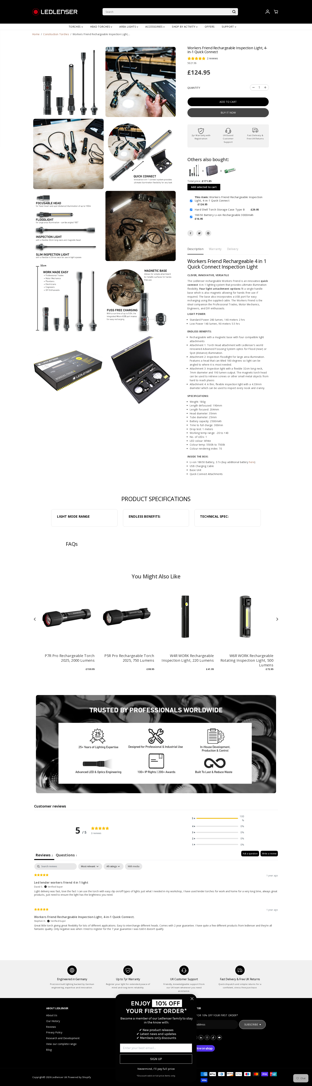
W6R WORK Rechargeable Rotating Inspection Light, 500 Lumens (246, 660)
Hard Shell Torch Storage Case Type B (220, 209)
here (251, 462)
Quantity (193, 87)
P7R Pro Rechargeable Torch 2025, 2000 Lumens (70, 658)
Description (195, 249)
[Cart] (276, 12)
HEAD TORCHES (100, 26)
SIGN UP (156, 1059)
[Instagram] (207, 1037)
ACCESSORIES (154, 26)
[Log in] (267, 12)
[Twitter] (199, 233)
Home (36, 34)
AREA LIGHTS (128, 26)
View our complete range (61, 1044)
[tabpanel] (156, 900)
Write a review (269, 853)
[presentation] (34, 619)
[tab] (66, 855)
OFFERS (209, 26)
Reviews (51, 1027)
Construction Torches (56, 34)
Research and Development (62, 1038)
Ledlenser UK (59, 1077)
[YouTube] (219, 1037)
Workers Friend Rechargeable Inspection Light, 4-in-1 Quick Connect (229, 198)
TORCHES (75, 26)
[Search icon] (234, 11)
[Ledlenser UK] (54, 12)
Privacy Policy (54, 1032)
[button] (218, 818)
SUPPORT (228, 26)
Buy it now (228, 112)
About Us (51, 1015)
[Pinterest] (208, 233)
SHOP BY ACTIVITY (184, 26)
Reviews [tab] (44, 855)
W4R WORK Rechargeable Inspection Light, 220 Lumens (188, 658)
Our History (53, 1021)
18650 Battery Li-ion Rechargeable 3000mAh (224, 215)
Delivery (233, 249)
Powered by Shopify (79, 1077)
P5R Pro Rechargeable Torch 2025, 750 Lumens (129, 658)
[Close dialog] (192, 999)
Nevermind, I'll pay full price (156, 1068)
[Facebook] (190, 233)
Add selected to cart (204, 187)
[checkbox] (133, 866)
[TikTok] (213, 1037)
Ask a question (250, 853)
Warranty (215, 249)
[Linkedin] (201, 1037)
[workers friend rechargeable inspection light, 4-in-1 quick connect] (68, 82)
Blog (49, 1049)
